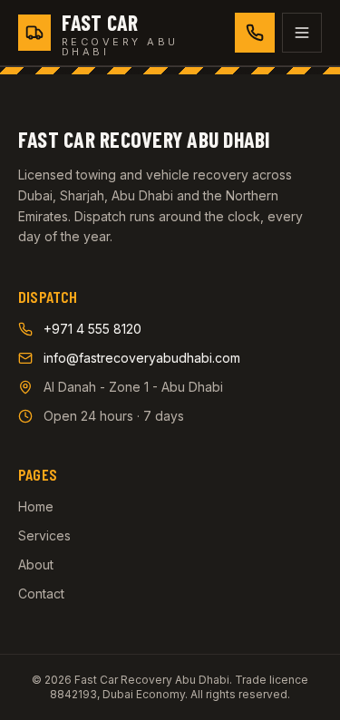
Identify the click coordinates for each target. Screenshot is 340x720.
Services (44, 535)
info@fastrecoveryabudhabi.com (142, 357)
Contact (41, 593)
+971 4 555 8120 (92, 328)
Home (35, 506)
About (35, 564)
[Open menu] (302, 33)
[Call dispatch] (255, 33)
